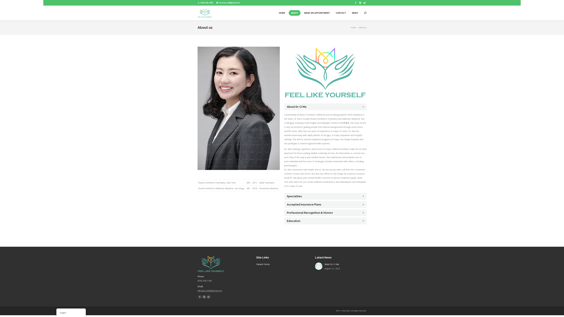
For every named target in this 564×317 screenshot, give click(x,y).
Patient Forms (263, 264)
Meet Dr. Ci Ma (332, 264)
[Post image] (318, 266)
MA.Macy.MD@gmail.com (210, 290)
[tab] (325, 106)
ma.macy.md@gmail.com (229, 2)
